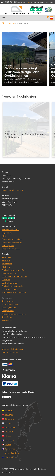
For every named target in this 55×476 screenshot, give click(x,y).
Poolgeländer (7, 311)
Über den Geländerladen (12, 349)
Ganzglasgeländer (10, 273)
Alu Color (6, 260)
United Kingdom (12, 453)
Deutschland (10, 427)
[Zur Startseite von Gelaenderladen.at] (17, 10)
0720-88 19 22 (11, 2)
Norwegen (9, 415)
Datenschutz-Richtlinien (12, 239)
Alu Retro (6, 267)
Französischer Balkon (11, 289)
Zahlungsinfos (8, 246)
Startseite (8, 23)
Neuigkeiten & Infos (10, 352)
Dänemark (9, 419)
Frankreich (9, 440)
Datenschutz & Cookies (12, 242)
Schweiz (8, 436)
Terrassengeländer (10, 304)
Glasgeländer (8, 301)
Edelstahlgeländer (10, 283)
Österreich (9, 432)
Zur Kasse (31, 18)
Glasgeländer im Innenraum (14, 314)
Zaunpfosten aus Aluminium (14, 292)
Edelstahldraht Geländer (12, 286)
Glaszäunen (7, 317)
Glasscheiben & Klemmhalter (14, 276)
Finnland (8, 423)
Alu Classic (6, 257)
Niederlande (10, 449)
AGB (4, 236)
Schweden (9, 410)
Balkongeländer (9, 307)
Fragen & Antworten (11, 249)
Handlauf (6, 280)
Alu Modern (7, 264)
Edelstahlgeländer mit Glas (13, 270)
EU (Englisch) (10, 457)
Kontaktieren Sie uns (10, 230)
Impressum (7, 233)
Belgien (8, 444)
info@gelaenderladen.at (12, 190)
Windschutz (7, 320)
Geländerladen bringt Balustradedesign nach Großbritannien (22, 71)
